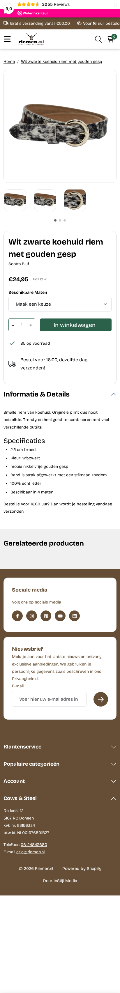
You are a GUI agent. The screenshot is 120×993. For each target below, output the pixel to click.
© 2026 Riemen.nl (36, 868)
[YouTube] (60, 615)
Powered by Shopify (81, 868)
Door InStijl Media (60, 880)
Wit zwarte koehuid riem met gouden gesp (61, 61)
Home (9, 61)
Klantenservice (22, 747)
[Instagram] (31, 615)
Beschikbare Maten (27, 293)
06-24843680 (34, 844)
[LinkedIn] (74, 615)
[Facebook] (17, 615)
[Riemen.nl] (31, 39)
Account (14, 781)
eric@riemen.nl (30, 851)
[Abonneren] (100, 699)
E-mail (18, 686)
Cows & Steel (20, 798)
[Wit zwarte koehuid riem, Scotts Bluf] (60, 126)
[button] (99, 39)
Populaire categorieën (31, 764)
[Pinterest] (45, 615)
